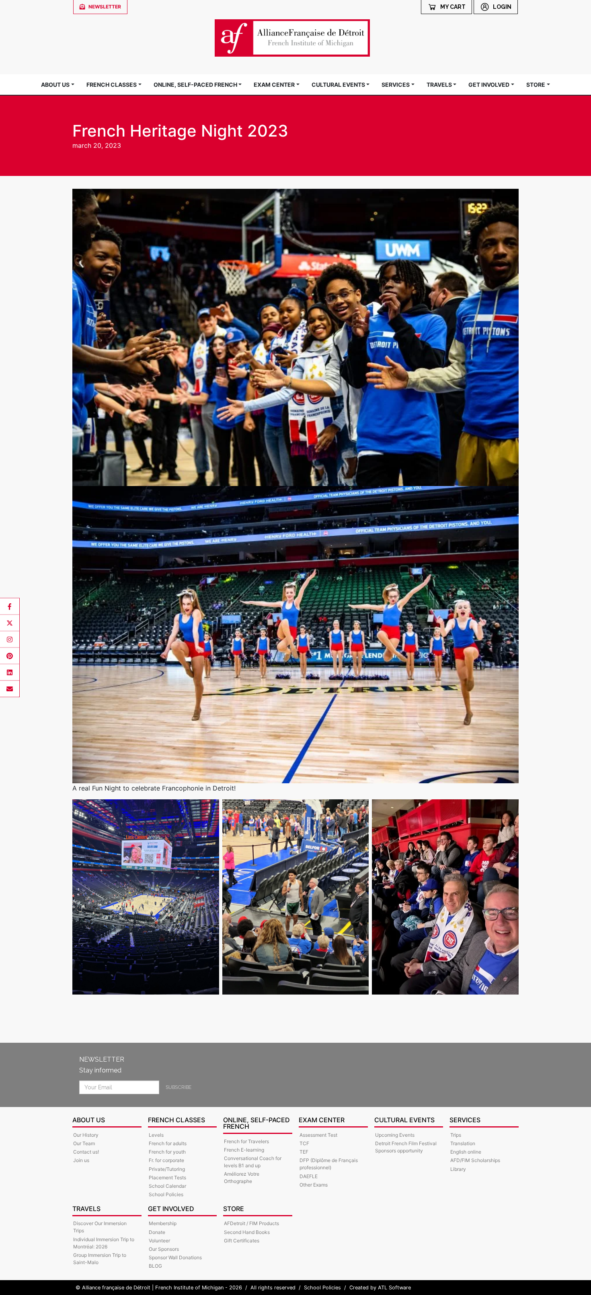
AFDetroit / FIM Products (251, 1223)
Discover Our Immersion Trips (100, 1227)
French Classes (111, 84)
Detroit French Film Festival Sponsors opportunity (406, 1147)
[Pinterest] (9, 656)
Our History (85, 1135)
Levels (156, 1135)
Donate (157, 1232)
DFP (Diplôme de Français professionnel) (329, 1163)
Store (535, 84)
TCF (304, 1143)
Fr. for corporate (166, 1160)
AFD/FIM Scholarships (475, 1160)
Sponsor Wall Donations (175, 1257)
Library (458, 1169)
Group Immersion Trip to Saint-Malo (99, 1258)
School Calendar (167, 1186)
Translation (462, 1143)
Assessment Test (318, 1135)
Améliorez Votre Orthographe (241, 1177)
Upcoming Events (395, 1135)
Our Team (84, 1143)
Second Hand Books (247, 1232)
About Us (55, 84)
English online (465, 1152)
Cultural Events (338, 84)
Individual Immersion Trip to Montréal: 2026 (103, 1243)
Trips (455, 1135)
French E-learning (244, 1150)
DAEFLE (309, 1176)
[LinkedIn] (9, 672)
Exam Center (274, 84)
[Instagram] (9, 639)
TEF (304, 1152)
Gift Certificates (241, 1241)
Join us (81, 1160)
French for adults (168, 1143)
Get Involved (488, 84)
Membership (162, 1223)
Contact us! (86, 1152)
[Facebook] (9, 606)
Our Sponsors (164, 1249)
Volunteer (159, 1241)
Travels (439, 84)
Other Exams (314, 1185)
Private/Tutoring (167, 1169)
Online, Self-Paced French (195, 84)
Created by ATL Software (380, 1288)
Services (396, 84)
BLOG (155, 1266)
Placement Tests (167, 1177)
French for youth (167, 1152)
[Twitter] (9, 623)
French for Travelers (246, 1141)
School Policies (166, 1194)
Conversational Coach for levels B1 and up (252, 1161)
